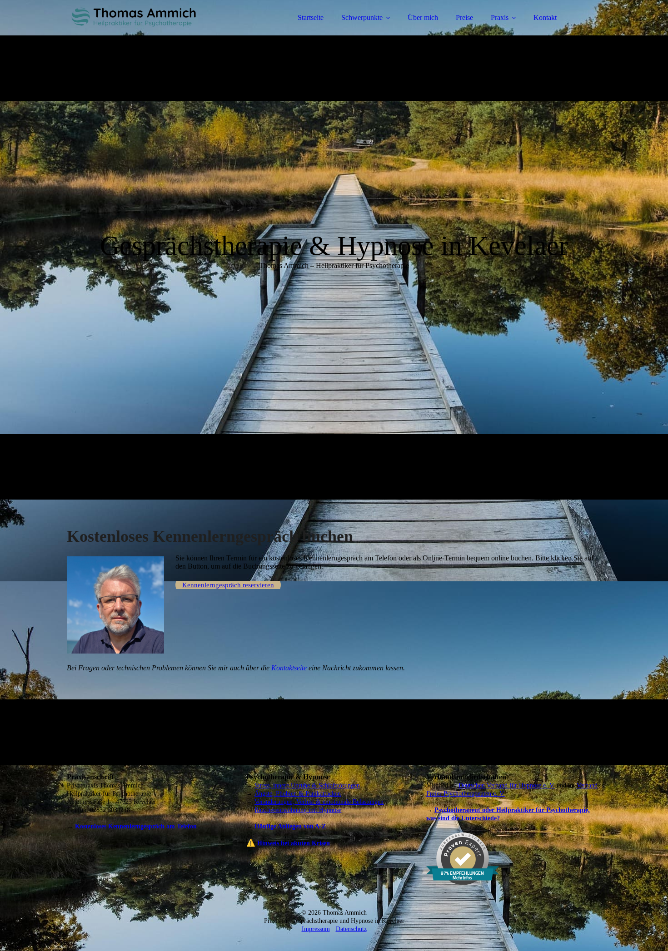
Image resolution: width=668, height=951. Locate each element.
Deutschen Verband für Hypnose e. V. (507, 785)
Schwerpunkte (362, 17)
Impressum (316, 929)
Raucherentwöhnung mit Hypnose (297, 810)
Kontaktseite (289, 668)
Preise (464, 17)
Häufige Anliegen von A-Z (290, 826)
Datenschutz (351, 929)
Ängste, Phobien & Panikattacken (297, 793)
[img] (146, 32)
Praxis (499, 17)
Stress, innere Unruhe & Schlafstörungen (307, 785)
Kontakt (545, 17)
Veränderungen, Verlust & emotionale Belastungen (319, 801)
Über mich (423, 17)
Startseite (311, 17)
